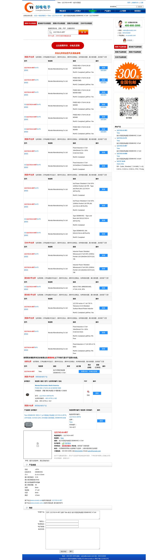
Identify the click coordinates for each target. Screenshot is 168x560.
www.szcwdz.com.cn (37, 503)
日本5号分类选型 (86, 23)
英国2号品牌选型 (120, 52)
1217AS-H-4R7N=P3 (46, 396)
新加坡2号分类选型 (44, 23)
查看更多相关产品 (41, 377)
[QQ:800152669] (129, 43)
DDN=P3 (32, 104)
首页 (35, 15)
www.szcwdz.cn (89, 559)
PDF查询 (68, 443)
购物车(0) (135, 2)
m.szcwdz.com (131, 35)
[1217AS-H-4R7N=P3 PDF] (88, 392)
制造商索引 (93, 11)
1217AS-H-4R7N (75, 417)
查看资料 (104, 70)
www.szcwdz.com (36, 500)
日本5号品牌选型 (120, 57)
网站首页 (63, 11)
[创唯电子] (38, 12)
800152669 (79, 451)
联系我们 (138, 11)
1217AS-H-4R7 (57, 15)
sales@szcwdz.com (94, 451)
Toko (49, 15)
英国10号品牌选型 (135, 52)
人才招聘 (123, 11)
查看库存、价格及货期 (89, 371)
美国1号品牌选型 (120, 47)
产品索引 (108, 11)
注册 (141, 2)
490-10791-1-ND (51, 398)
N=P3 (31, 68)
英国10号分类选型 (59, 23)
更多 (26, 70)
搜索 (103, 68)
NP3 (31, 347)
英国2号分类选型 (72, 23)
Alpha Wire (120, 164)
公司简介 (78, 11)
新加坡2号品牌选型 (135, 47)
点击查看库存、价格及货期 (68, 45)
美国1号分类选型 (30, 23)
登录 (128, 2)
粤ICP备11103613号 (102, 559)
